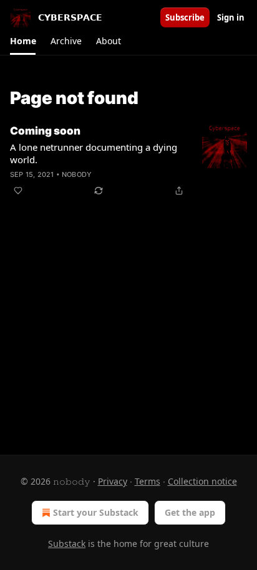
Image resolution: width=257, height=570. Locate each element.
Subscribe (185, 17)
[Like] (18, 190)
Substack (66, 543)
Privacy (112, 481)
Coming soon (45, 131)
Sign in (231, 17)
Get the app (190, 512)
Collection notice (202, 481)
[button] (22, 41)
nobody (77, 174)
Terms (147, 481)
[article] (128, 160)
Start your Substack (95, 512)
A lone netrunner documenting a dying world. (93, 153)
